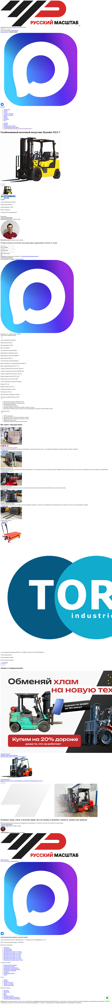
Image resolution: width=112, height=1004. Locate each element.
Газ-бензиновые (8, 950)
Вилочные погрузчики (9, 125)
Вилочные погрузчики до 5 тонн (12, 955)
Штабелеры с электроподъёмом (12, 969)
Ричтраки (6, 972)
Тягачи (5, 974)
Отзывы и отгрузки (9, 996)
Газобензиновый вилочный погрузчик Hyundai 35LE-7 (18, 128)
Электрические (8, 949)
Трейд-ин (6, 981)
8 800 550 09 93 (5, 32)
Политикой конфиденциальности (30, 256)
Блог (5, 120)
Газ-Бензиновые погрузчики (11, 127)
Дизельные (6, 947)
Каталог (6, 124)
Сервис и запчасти (8, 115)
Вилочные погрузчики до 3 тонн (12, 954)
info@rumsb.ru (14, 30)
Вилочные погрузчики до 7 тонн (12, 957)
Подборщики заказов (9, 973)
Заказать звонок (13, 32)
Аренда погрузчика (9, 985)
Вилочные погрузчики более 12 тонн (13, 960)
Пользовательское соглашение (11, 997)
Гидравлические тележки (10, 965)
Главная (6, 123)
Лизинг (6, 111)
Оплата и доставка (8, 113)
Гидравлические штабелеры (11, 967)
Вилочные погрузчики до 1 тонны (13, 951)
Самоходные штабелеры (10, 970)
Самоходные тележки (9, 966)
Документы (7, 992)
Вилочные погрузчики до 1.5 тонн (13, 953)
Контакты (6, 119)
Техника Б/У (7, 109)
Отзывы (6, 117)
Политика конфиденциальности (12, 998)
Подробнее (5, 450)
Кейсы (5, 116)
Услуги (5, 112)
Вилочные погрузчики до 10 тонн (12, 958)
